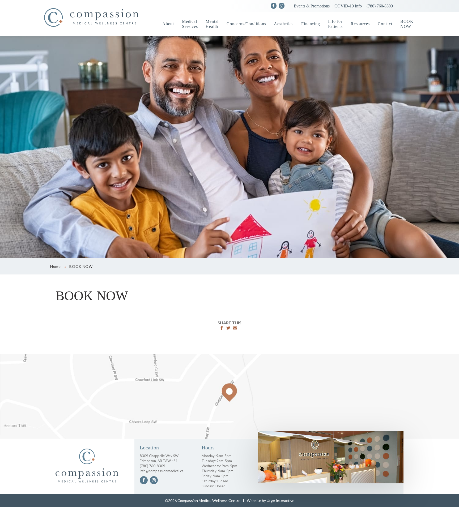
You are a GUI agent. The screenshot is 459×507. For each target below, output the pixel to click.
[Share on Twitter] (228, 328)
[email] (235, 328)
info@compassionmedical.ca (162, 471)
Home (55, 266)
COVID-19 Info (348, 6)
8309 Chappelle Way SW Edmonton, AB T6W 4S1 (159, 458)
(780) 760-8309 (380, 6)
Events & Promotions (312, 6)
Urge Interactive (280, 500)
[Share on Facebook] (222, 328)
